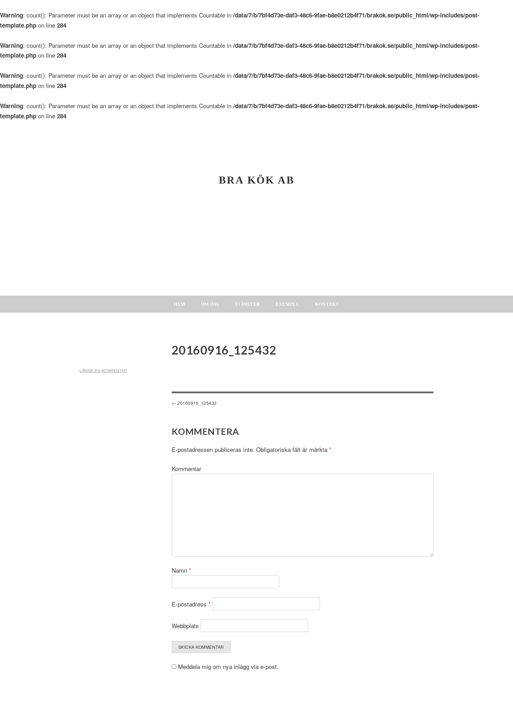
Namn (181, 570)
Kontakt (327, 304)
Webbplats (185, 625)
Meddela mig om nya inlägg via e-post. (228, 666)
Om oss (210, 304)
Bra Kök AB (257, 180)
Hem (179, 304)
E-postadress (191, 604)
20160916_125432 (197, 403)
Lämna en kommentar (103, 370)
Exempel (288, 304)
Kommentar (186, 468)
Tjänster (247, 304)
